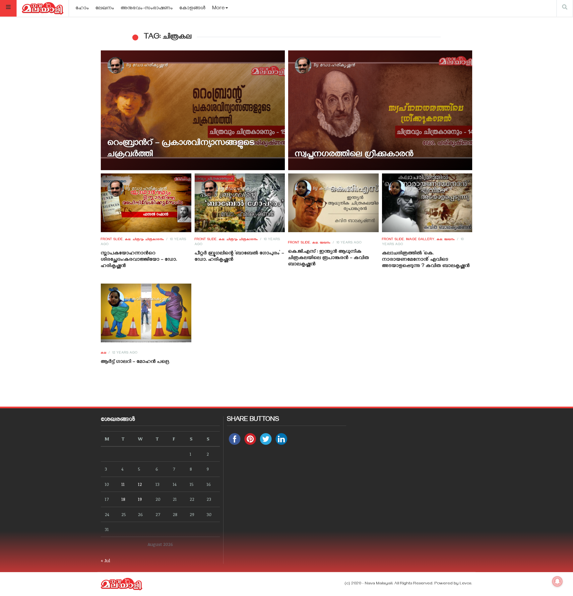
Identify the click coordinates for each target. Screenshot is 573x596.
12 (140, 484)
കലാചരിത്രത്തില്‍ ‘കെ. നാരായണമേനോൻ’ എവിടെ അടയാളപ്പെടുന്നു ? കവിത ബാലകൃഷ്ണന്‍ (426, 260)
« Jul (105, 560)
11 (123, 484)
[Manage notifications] (557, 581)
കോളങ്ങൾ (192, 8)
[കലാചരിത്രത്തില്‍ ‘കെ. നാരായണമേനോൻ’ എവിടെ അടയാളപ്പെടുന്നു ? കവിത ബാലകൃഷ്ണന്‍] (427, 202)
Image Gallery (420, 240)
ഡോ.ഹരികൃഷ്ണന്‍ (149, 65)
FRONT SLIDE (112, 240)
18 (123, 499)
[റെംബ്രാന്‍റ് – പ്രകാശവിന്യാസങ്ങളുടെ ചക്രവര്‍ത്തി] (193, 110)
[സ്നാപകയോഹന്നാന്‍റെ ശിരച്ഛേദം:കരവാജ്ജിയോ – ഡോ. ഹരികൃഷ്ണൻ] (146, 202)
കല (128, 240)
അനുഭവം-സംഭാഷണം (147, 8)
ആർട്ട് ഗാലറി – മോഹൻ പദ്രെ (135, 362)
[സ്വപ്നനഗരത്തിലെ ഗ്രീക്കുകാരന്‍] (380, 110)
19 (140, 499)
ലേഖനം (105, 8)
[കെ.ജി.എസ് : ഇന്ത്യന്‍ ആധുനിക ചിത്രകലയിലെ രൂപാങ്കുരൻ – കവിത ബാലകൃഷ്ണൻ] (333, 202)
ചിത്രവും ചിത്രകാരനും (148, 240)
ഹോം (82, 8)
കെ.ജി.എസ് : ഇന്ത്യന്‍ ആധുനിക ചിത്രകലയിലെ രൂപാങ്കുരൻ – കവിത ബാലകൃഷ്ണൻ (328, 258)
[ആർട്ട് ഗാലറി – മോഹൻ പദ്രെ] (146, 313)
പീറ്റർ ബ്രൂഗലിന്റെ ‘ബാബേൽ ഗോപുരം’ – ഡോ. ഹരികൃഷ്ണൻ (239, 256)
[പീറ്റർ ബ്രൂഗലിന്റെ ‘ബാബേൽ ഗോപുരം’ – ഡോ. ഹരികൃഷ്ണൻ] (239, 202)
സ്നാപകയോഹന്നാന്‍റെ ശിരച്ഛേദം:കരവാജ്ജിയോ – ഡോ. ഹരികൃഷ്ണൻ (139, 260)
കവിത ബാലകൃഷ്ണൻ (338, 188)
